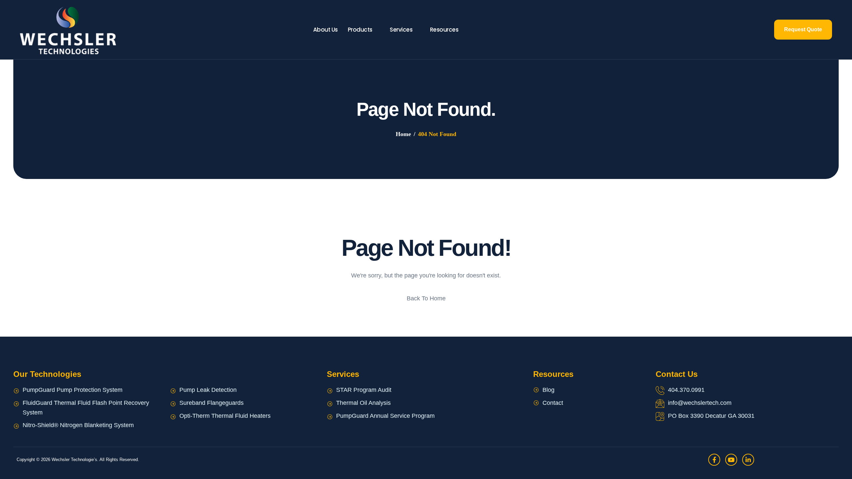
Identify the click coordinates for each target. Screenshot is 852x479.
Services (401, 30)
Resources (444, 30)
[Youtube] (731, 460)
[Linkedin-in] (748, 460)
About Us (325, 30)
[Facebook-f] (714, 460)
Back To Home (426, 298)
